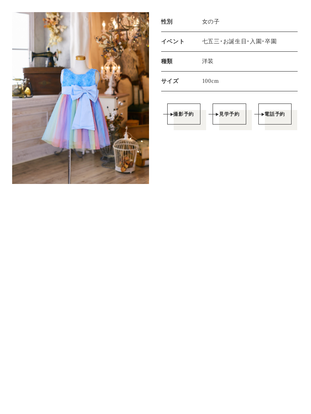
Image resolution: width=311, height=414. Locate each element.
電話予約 (274, 114)
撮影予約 (183, 114)
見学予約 (229, 114)
